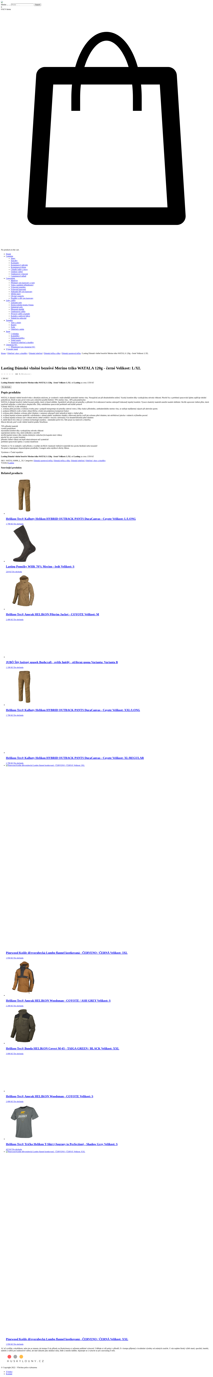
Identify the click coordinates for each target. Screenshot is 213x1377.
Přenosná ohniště (17, 309)
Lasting (11, 463)
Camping (9, 256)
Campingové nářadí (18, 276)
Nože (13, 327)
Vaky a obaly (16, 323)
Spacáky (14, 261)
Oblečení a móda (17, 329)
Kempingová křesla (18, 267)
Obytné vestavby (17, 296)
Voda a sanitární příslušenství (22, 285)
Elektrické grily (17, 307)
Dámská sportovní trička (71, 353)
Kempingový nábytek (19, 265)
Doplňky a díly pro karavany (22, 298)
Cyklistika (15, 334)
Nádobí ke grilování (18, 318)
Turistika (9, 320)
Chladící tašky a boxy (19, 269)
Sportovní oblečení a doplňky (22, 342)
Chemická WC (12, 345)
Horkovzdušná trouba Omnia (22, 305)
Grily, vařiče (11, 300)
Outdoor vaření (17, 272)
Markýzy (14, 280)
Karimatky (15, 263)
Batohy (14, 325)
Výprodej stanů (12, 349)
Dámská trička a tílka (52, 353)
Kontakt (9, 1374)
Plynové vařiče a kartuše (20, 314)
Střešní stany (16, 294)
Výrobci (9, 1372)
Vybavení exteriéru (18, 287)
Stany (13, 258)
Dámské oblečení (35, 353)
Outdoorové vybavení (19, 274)
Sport (8, 331)
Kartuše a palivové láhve (20, 316)
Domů (8, 254)
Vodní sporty (16, 340)
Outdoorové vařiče (18, 311)
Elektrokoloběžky (18, 338)
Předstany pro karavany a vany (23, 283)
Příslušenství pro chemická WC (23, 347)
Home (3, 353)
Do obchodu (6, 387)
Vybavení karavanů (18, 289)
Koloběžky (15, 336)
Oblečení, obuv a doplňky (17, 353)
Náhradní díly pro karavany (21, 292)
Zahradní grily (16, 303)
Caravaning (10, 278)
